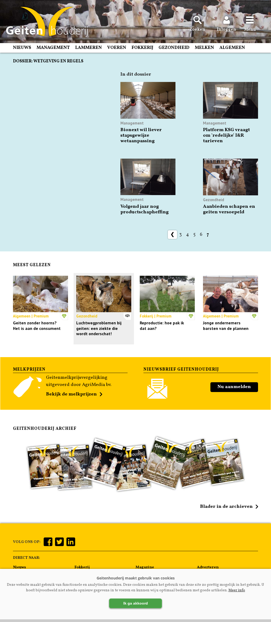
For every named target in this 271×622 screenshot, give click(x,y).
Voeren (116, 48)
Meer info (236, 590)
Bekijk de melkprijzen (71, 394)
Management (53, 48)
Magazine (145, 567)
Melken (204, 48)
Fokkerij (142, 48)
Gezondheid (174, 48)
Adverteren (208, 567)
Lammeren (88, 48)
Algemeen (232, 48)
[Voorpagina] (44, 22)
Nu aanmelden (234, 387)
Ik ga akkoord (135, 603)
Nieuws (22, 48)
